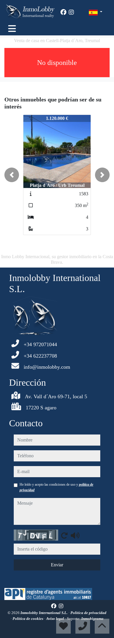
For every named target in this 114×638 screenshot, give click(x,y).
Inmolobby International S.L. (44, 613)
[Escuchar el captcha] (75, 535)
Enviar (57, 564)
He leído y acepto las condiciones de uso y (56, 487)
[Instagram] (71, 12)
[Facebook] (63, 12)
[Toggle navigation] (12, 28)
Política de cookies (28, 618)
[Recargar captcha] (64, 535)
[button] (11, 175)
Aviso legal (55, 618)
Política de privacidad (88, 613)
